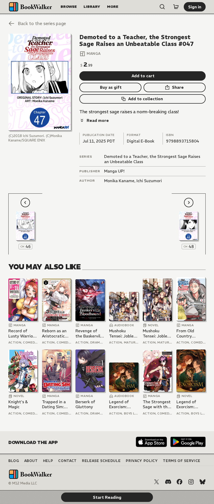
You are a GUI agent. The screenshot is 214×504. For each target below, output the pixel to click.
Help (48, 461)
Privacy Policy (142, 461)
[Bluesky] (202, 482)
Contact (67, 461)
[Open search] (162, 7)
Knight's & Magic (18, 404)
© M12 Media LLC (22, 483)
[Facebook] (179, 482)
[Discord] (168, 482)
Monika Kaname (119, 180)
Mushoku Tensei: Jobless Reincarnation (123, 333)
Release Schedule (101, 461)
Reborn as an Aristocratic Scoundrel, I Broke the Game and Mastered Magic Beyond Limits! (55, 333)
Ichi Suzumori (149, 180)
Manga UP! (114, 171)
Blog (13, 461)
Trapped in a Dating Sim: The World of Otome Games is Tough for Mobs (56, 404)
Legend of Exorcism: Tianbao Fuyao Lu (123, 404)
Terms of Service (181, 461)
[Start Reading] (39, 82)
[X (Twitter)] (156, 482)
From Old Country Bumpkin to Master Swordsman (187, 333)
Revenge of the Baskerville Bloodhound (89, 333)
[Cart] (176, 7)
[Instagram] (191, 482)
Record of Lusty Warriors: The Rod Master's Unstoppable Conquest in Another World (22, 333)
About (31, 461)
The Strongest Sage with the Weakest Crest (157, 404)
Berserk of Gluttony (85, 404)
